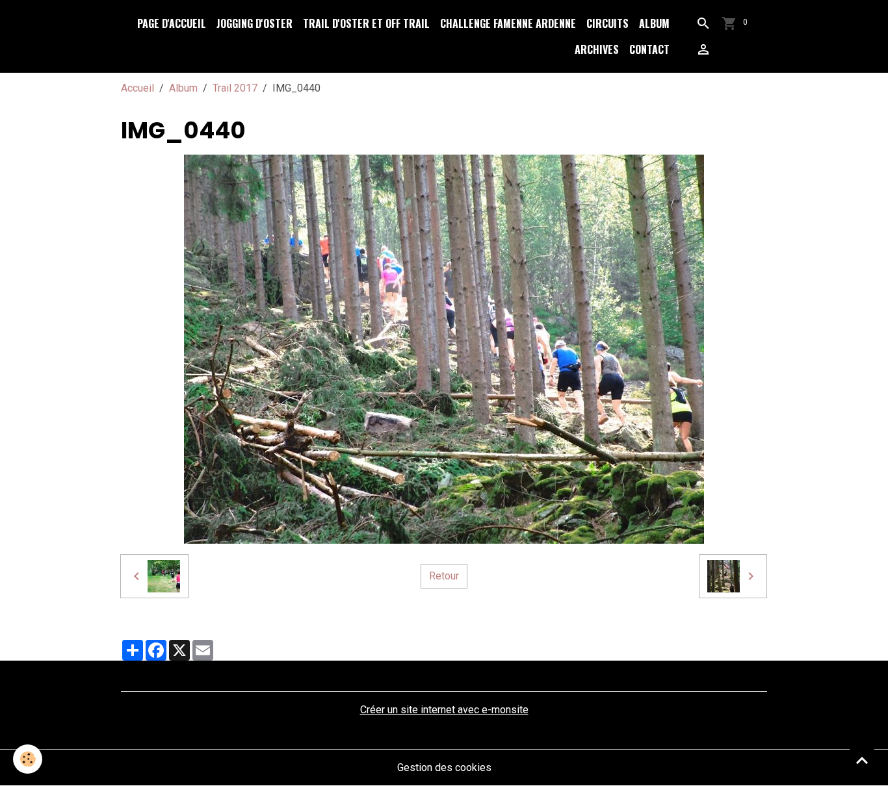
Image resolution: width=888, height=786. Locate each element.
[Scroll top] (862, 760)
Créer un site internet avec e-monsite (444, 710)
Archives (597, 49)
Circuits (607, 23)
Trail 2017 (235, 88)
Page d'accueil (171, 23)
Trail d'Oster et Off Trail (366, 23)
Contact (649, 49)
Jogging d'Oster (254, 23)
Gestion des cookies (444, 767)
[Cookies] (27, 759)
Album (654, 23)
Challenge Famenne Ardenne (508, 23)
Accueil (137, 88)
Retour (444, 576)
